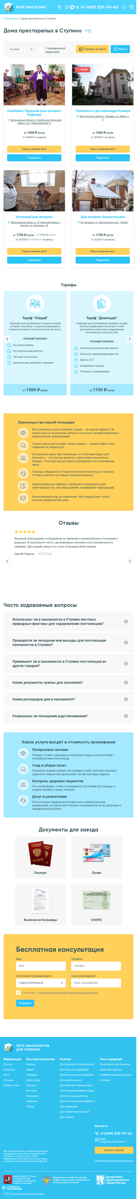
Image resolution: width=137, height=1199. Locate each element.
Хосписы (105, 1080)
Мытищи (31, 1090)
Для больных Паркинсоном (76, 1085)
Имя (19, 959)
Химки (30, 1069)
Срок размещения (83, 976)
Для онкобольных (70, 1080)
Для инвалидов (69, 1106)
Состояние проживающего (34, 976)
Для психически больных (75, 1111)
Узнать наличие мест (34, 149)
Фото (7, 1074)
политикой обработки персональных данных (68, 992)
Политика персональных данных (114, 1160)
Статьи (8, 1064)
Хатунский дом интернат (34, 217)
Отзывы (8, 1080)
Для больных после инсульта (77, 1064)
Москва (30, 1064)
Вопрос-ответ (11, 1085)
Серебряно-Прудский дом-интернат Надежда (34, 112)
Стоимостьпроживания (14, 1187)
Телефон (77, 959)
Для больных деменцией (74, 1069)
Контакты (9, 1069)
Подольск (32, 1101)
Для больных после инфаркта (77, 1101)
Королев (31, 1085)
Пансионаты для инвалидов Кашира (102, 111)
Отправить (25, 1003)
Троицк (30, 1106)
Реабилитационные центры (116, 1074)
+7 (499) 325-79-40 (99, 7)
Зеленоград (33, 1080)
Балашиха (32, 1096)
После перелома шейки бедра (77, 1090)
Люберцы (31, 1074)
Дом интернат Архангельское (103, 217)
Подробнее (34, 157)
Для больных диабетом (73, 1096)
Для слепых (67, 1117)
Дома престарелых (111, 1069)
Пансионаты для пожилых (115, 1064)
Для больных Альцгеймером (76, 1074)
